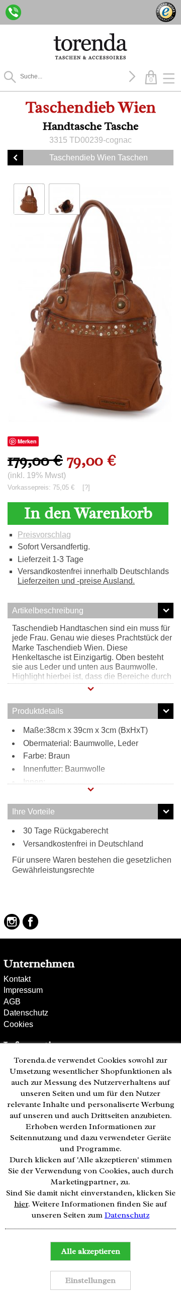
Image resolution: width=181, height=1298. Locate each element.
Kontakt (17, 979)
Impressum (23, 990)
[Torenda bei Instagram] (12, 921)
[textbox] (73, 76)
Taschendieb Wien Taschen (98, 157)
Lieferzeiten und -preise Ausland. (76, 581)
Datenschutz (26, 1012)
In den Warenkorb (88, 513)
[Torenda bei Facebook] (30, 921)
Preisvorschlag (44, 534)
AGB (12, 1001)
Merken (27, 441)
